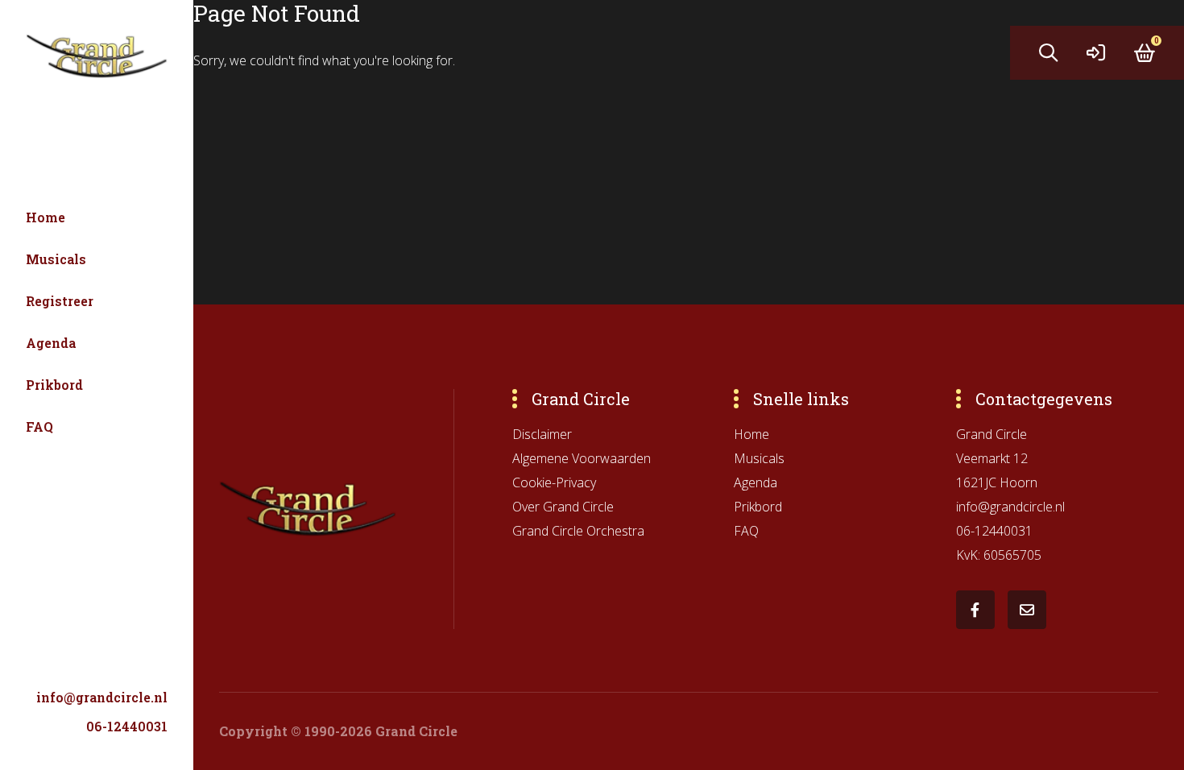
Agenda (51, 342)
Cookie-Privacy (554, 482)
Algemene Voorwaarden (581, 458)
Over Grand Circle (563, 506)
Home (45, 217)
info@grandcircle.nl (102, 697)
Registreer (59, 300)
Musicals (56, 258)
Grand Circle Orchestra (578, 531)
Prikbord (54, 384)
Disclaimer (542, 434)
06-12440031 (127, 726)
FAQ (39, 426)
